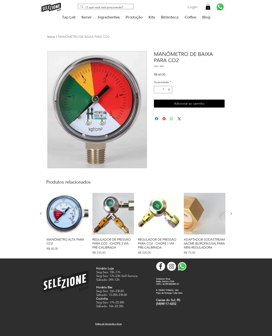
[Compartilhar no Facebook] (156, 118)
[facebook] (160, 266)
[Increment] (169, 89)
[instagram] (171, 266)
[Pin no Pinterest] (164, 118)
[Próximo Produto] (231, 213)
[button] (207, 7)
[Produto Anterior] (40, 213)
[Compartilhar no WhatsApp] (171, 118)
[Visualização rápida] (67, 214)
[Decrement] (157, 89)
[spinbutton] (163, 89)
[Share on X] (179, 118)
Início (51, 37)
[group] (136, 224)
